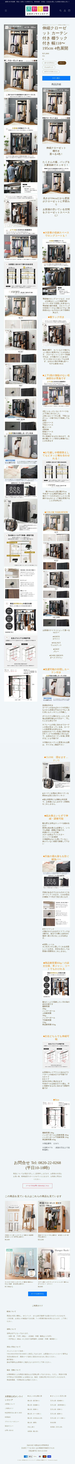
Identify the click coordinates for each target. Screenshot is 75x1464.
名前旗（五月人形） (56, 1427)
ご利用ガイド (9, 1408)
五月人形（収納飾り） (57, 1400)
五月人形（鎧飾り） (56, 1413)
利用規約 (8, 1417)
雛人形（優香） (33, 1422)
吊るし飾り (31, 1427)
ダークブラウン (49, 63)
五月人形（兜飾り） (56, 1409)
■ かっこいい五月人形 (58, 1396)
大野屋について (10, 1404)
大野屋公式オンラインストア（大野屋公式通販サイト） (35, 1460)
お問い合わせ (9, 1430)
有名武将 (53, 1422)
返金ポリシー (9, 1426)
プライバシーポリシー (12, 1421)
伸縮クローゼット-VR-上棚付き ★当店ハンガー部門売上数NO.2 (53, 1236)
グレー (62, 63)
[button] (6, 10)
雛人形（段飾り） (33, 1409)
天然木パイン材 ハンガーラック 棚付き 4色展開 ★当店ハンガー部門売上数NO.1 (20, 1236)
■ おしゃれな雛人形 (35, 1396)
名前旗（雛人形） (33, 1431)
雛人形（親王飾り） (34, 1400)
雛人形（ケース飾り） (35, 1413)
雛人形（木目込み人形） (35, 1418)
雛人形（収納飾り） (34, 1405)
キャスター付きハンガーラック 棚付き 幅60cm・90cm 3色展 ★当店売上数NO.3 (19, 1283)
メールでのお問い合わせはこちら (37, 1185)
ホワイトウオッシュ (51, 71)
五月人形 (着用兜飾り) (58, 1405)
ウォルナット (48, 67)
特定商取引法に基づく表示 (13, 1413)
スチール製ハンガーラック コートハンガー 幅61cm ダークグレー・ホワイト (53, 1283)
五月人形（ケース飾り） (58, 1418)
